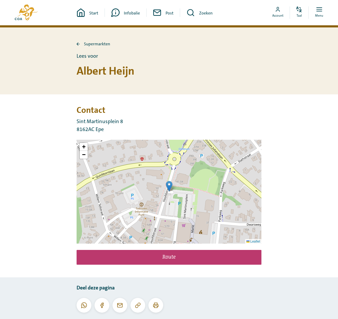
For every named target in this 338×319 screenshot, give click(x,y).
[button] (169, 186)
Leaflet (255, 241)
